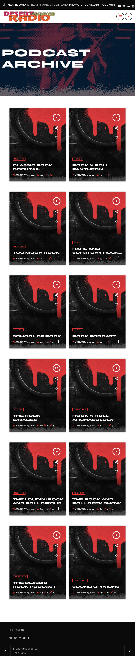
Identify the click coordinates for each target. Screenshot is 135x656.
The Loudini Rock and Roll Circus (38, 501)
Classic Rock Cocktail (33, 167)
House (78, 159)
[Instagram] (133, 6)
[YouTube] (119, 6)
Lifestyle (80, 409)
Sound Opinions (96, 587)
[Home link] (29, 16)
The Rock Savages (27, 418)
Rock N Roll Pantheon (90, 167)
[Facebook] (28, 638)
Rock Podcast (94, 336)
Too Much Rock (36, 253)
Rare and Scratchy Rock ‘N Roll (95, 252)
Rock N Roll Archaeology (93, 418)
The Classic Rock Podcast (34, 585)
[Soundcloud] (128, 6)
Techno (19, 159)
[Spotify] (124, 6)
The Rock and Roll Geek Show (96, 501)
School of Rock (37, 336)
